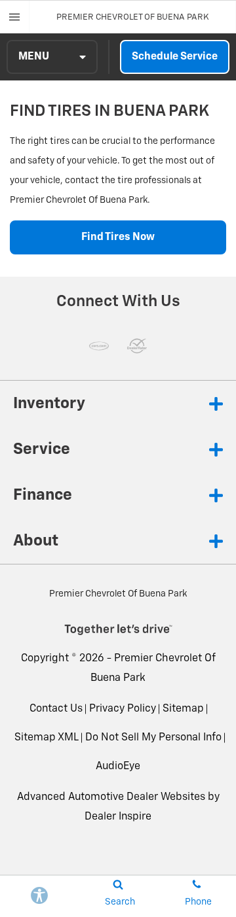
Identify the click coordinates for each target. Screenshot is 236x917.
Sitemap (183, 709)
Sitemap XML (46, 738)
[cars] (99, 346)
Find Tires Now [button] (118, 237)
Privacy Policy (122, 709)
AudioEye (118, 766)
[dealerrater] (137, 346)
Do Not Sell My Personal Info (153, 738)
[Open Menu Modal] (15, 17)
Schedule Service (175, 57)
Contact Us (56, 709)
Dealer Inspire (118, 817)
